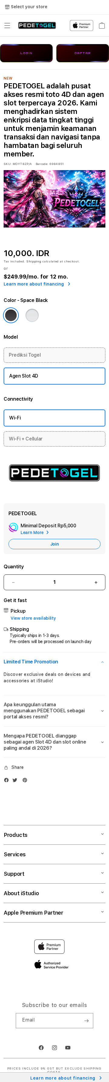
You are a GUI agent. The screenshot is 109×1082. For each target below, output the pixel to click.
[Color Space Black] (11, 315)
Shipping (33, 261)
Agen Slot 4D (23, 376)
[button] (7, 25)
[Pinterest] (26, 781)
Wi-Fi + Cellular (26, 439)
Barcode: (42, 164)
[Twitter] (16, 781)
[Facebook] (8, 781)
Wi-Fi (15, 418)
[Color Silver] (32, 315)
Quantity (14, 567)
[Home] (37, 26)
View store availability (33, 618)
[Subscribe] (86, 1020)
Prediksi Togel (25, 355)
